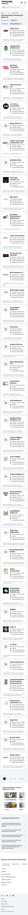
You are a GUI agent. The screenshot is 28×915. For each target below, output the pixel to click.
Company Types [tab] (6, 864)
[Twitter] (7, 895)
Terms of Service (4, 903)
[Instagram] (10, 895)
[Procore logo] (7, 2)
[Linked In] (1, 895)
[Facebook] (4, 895)
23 (20, 778)
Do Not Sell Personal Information (7, 906)
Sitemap (2, 909)
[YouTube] (13, 895)
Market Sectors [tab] (15, 864)
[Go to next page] (23, 779)
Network (5, 3)
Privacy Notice (4, 901)
